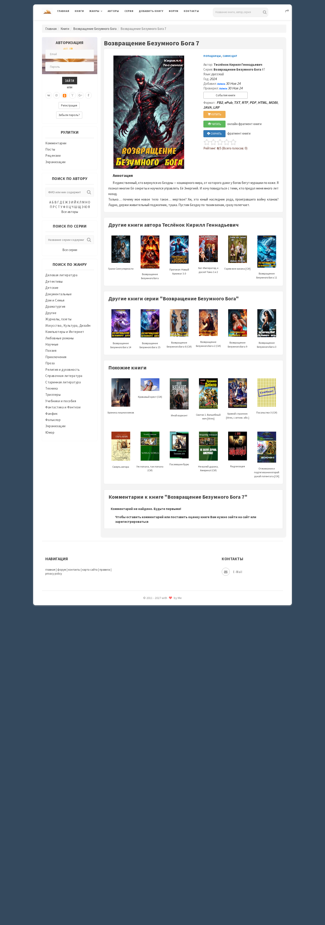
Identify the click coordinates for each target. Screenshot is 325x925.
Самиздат (230, 56)
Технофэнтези (150, 705)
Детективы (54, 281)
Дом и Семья (55, 300)
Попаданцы (212, 56)
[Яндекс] (72, 95)
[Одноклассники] (64, 95)
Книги (79, 11)
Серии (129, 11)
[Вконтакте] (48, 95)
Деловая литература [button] (105, 22)
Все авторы (69, 212)
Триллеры (53, 394)
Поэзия (50, 350)
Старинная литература (63, 382)
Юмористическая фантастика (162, 794)
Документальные (58, 294)
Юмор (49, 432)
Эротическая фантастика (158, 774)
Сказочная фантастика (157, 636)
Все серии (69, 250)
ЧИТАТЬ (216, 124)
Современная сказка (154, 666)
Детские (52, 288)
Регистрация (69, 105)
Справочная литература (63, 376)
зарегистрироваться (131, 521)
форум (61, 570)
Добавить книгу (151, 11)
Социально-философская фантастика (168, 675)
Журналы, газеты (58, 319)
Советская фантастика (156, 656)
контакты (74, 570)
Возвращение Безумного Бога (95, 29)
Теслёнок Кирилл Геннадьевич (238, 64)
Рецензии (53, 155)
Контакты (191, 11)
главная (50, 570)
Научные (52, 344)
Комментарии (56, 143)
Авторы (113, 11)
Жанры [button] (94, 11)
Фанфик (51, 413)
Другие (50, 313)
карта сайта (90, 570)
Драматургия (55, 306)
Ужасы (144, 715)
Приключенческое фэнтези (160, 606)
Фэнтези (145, 735)
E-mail (237, 571)
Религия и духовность (62, 369)
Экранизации (55, 162)
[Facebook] (88, 95)
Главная (63, 11)
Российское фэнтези (155, 626)
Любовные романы (59, 338)
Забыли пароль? (69, 115)
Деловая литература (154, 22)
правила (104, 570)
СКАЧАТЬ (216, 133)
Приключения (56, 357)
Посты (50, 149)
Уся (142, 725)
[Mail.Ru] (56, 95)
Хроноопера (148, 745)
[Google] (80, 95)
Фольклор (53, 420)
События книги (225, 95)
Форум (173, 11)
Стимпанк (147, 685)
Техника (51, 388)
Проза (50, 363)
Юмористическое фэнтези (159, 804)
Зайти (69, 80)
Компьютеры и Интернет (64, 332)
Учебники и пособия (60, 401)
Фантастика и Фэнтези (62, 407)
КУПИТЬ (216, 114)
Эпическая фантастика (157, 755)
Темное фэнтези (151, 695)
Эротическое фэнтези (156, 784)
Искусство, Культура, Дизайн (68, 325)
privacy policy (53, 573)
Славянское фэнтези (155, 646)
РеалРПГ (145, 616)
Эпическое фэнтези (154, 765)
